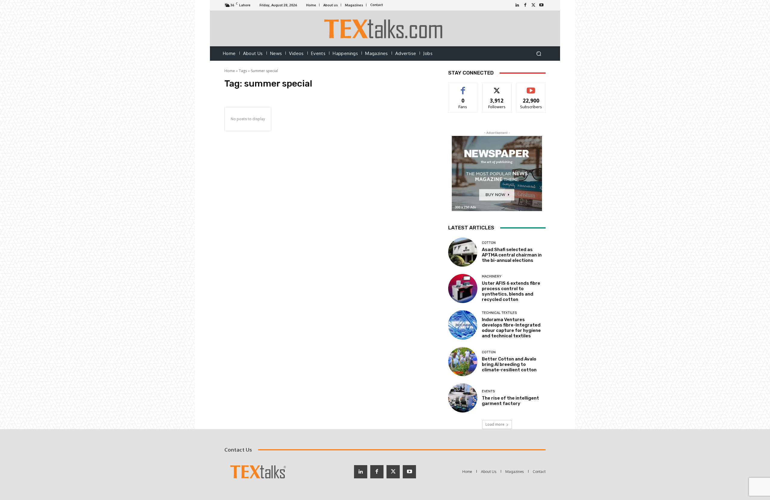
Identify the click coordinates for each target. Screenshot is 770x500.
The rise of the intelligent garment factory (510, 400)
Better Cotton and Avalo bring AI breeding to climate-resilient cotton (509, 364)
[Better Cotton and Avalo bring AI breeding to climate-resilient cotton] (462, 361)
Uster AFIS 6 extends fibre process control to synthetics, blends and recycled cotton (511, 291)
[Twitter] (533, 5)
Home (229, 70)
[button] (538, 54)
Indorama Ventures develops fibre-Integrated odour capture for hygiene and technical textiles (511, 328)
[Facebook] (525, 5)
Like (463, 87)
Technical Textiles (499, 312)
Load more (494, 424)
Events (488, 391)
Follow (497, 87)
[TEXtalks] (385, 28)
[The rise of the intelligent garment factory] (462, 398)
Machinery (491, 276)
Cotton (489, 242)
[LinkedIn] (517, 5)
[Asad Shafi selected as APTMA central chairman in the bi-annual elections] (462, 252)
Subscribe (531, 87)
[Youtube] (541, 5)
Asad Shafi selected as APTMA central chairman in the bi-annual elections (512, 255)
